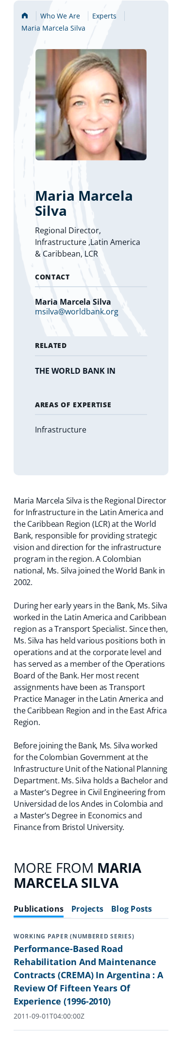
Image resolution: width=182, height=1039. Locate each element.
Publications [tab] (39, 909)
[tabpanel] (91, 982)
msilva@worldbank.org (76, 311)
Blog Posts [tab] (131, 909)
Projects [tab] (87, 909)
